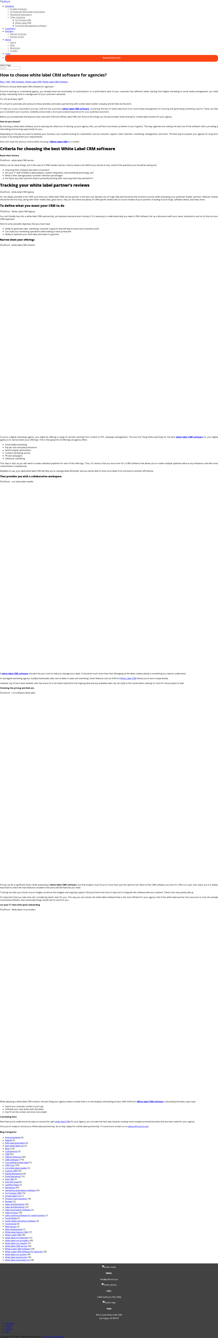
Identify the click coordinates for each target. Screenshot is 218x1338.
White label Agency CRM (16, 1232)
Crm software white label (17, 1162)
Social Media (11, 1218)
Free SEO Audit (12, 1182)
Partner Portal (17, 36)
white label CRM (62, 1121)
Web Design (11, 1226)
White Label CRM (23, 23)
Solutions (9, 6)
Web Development (14, 1229)
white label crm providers (17, 1240)
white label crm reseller (16, 1243)
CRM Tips (9, 1165)
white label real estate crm (17, 1260)
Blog (12, 45)
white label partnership (16, 1257)
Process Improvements (16, 1198)
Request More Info (111, 57)
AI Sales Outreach (18, 9)
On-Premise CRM (13, 1193)
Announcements (13, 1137)
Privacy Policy (57, 1336)
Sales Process (11, 1212)
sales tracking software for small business (25, 1215)
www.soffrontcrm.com (138, 1126)
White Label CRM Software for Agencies (24, 1251)
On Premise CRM (23, 20)
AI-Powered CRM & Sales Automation (27, 11)
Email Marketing (13, 1176)
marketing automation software (20, 1190)
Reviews (9, 1201)
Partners (9, 31)
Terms (46, 1336)
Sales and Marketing (14, 1204)
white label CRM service (16, 1246)
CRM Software (17, 81)
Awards (8, 1140)
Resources (15, 48)
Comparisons (11, 1151)
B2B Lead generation (15, 1143)
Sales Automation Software (18, 1209)
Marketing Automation (21, 14)
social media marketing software (20, 1221)
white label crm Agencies (16, 1237)
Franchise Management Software (31, 25)
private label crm (13, 1196)
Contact (13, 50)
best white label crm (14, 1145)
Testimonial (10, 1223)
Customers (10, 28)
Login (7, 53)
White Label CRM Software (55, 81)
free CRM (9, 1179)
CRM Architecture (13, 1157)
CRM (7, 81)
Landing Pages (12, 1184)
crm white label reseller (16, 1168)
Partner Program (18, 34)
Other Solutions (17, 17)
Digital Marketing (13, 1173)
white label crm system (15, 1254)
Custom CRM (11, 1170)
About (8, 39)
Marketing (10, 1187)
